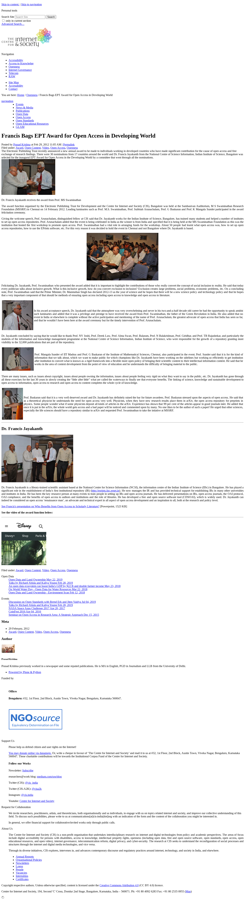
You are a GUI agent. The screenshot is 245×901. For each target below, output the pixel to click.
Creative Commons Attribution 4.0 (119, 885)
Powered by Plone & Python (25, 672)
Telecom (13, 73)
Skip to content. (10, 4)
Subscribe (27, 770)
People (19, 869)
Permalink (69, 144)
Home (20, 95)
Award (19, 147)
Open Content (33, 147)
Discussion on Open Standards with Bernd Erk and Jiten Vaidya (52, 601)
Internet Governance (20, 69)
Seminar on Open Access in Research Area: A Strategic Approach (54, 614)
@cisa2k (37, 788)
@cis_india (31, 782)
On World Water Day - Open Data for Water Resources (48, 589)
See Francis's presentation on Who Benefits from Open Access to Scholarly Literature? (50, 506)
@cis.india (27, 794)
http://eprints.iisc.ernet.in (105, 490)
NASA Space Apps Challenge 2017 (37, 608)
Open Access (57, 147)
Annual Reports (25, 856)
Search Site (7, 16)
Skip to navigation (31, 4)
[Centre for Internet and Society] (27, 48)
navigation (7, 101)
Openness (14, 66)
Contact (13, 88)
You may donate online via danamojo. (30, 753)
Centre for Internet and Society (37, 801)
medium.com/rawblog (49, 776)
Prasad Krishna (21, 144)
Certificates (22, 879)
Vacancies (21, 872)
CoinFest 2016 (25, 611)
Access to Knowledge (21, 63)
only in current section (18, 20)
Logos (19, 866)
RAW (12, 76)
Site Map (14, 82)
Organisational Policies (29, 859)
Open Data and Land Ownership (35, 579)
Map (188, 891)
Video (45, 147)
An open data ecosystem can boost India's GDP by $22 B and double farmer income (65, 586)
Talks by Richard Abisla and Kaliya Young (41, 582)
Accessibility (16, 60)
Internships (22, 875)
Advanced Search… (12, 23)
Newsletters (22, 863)
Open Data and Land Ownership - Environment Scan (47, 592)
